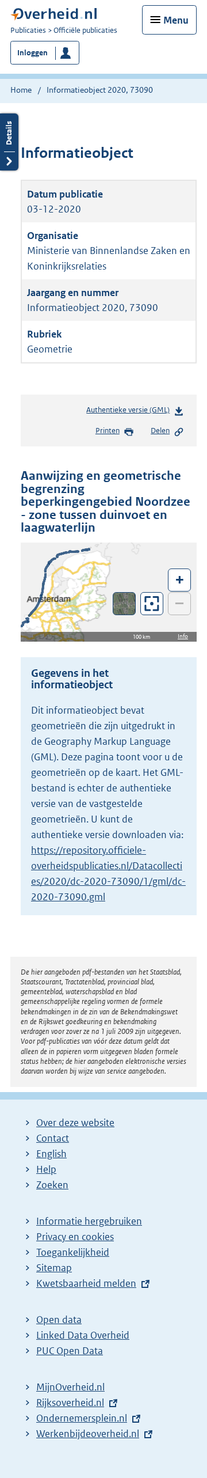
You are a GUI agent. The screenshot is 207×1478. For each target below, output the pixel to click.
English (51, 1153)
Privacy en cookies (75, 1236)
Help (46, 1169)
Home (21, 90)
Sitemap (54, 1267)
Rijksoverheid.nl (70, 1402)
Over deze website (75, 1122)
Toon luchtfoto (124, 603)
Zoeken (52, 1184)
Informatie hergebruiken (89, 1221)
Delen (160, 430)
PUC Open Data (69, 1350)
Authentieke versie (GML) (130, 412)
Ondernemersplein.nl (81, 1418)
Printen (107, 430)
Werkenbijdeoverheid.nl (87, 1433)
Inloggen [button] (32, 53)
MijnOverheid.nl (70, 1387)
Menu (176, 20)
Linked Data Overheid (82, 1335)
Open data (59, 1319)
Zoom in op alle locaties (152, 604)
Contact (52, 1138)
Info (183, 636)
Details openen (9, 141)
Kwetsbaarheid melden (86, 1283)
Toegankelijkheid (72, 1252)
